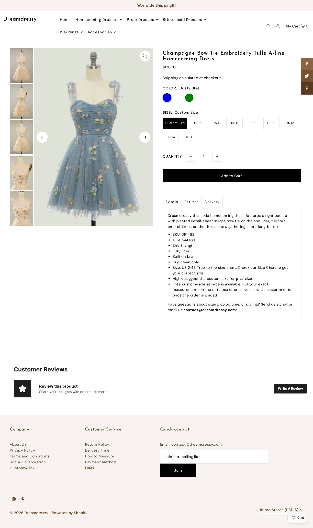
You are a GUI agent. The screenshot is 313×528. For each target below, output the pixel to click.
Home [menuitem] (65, 19)
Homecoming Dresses (97, 19)
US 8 (253, 123)
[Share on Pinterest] (307, 88)
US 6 (234, 123)
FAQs (89, 468)
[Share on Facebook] (307, 64)
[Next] (144, 137)
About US (18, 444)
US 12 (290, 123)
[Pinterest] (23, 500)
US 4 (216, 123)
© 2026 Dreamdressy (29, 512)
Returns (191, 201)
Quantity (172, 156)
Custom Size (175, 123)
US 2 (197, 123)
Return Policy (97, 444)
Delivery (212, 201)
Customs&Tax (22, 468)
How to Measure (99, 456)
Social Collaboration (28, 462)
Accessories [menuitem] (100, 32)
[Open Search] (268, 25)
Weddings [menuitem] (69, 32)
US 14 (171, 137)
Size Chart (267, 267)
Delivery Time (97, 450)
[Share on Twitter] (307, 76)
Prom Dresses (141, 19)
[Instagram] (14, 500)
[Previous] (42, 137)
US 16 (189, 137)
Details (172, 201)
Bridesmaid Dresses (182, 19)
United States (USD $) (278, 510)
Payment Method (100, 462)
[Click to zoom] (144, 55)
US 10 (271, 123)
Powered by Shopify (70, 512)
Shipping (170, 77)
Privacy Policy (22, 450)
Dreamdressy (19, 19)
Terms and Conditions (30, 456)
